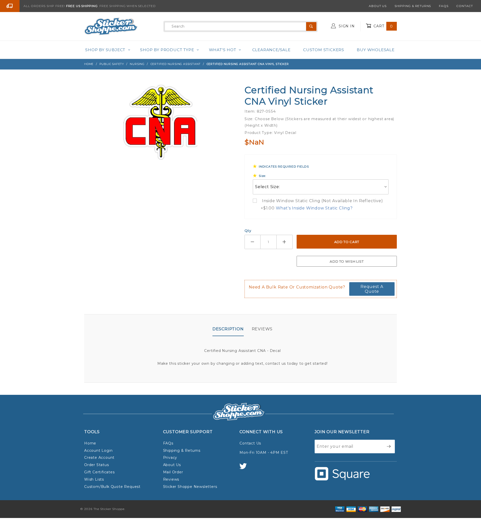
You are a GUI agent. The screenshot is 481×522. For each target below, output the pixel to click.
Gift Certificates (99, 472)
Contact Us (250, 443)
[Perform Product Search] (311, 26)
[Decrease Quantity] (253, 242)
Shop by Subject (105, 49)
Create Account (99, 457)
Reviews (262, 329)
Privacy (170, 457)
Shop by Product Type (167, 49)
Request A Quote (371, 289)
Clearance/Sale (271, 49)
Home (90, 443)
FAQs (443, 6)
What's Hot (222, 49)
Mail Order (173, 472)
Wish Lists (94, 479)
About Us (377, 6)
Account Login (98, 450)
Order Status (96, 465)
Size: (262, 176)
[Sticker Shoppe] (111, 26)
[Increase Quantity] (285, 242)
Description (228, 329)
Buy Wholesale (375, 49)
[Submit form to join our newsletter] (389, 446)
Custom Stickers (323, 49)
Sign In (345, 26)
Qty (248, 231)
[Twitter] (245, 468)
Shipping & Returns (413, 6)
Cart (382, 26)
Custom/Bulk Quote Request (112, 486)
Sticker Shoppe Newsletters (190, 486)
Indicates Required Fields (284, 166)
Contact (464, 6)
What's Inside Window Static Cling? (314, 208)
